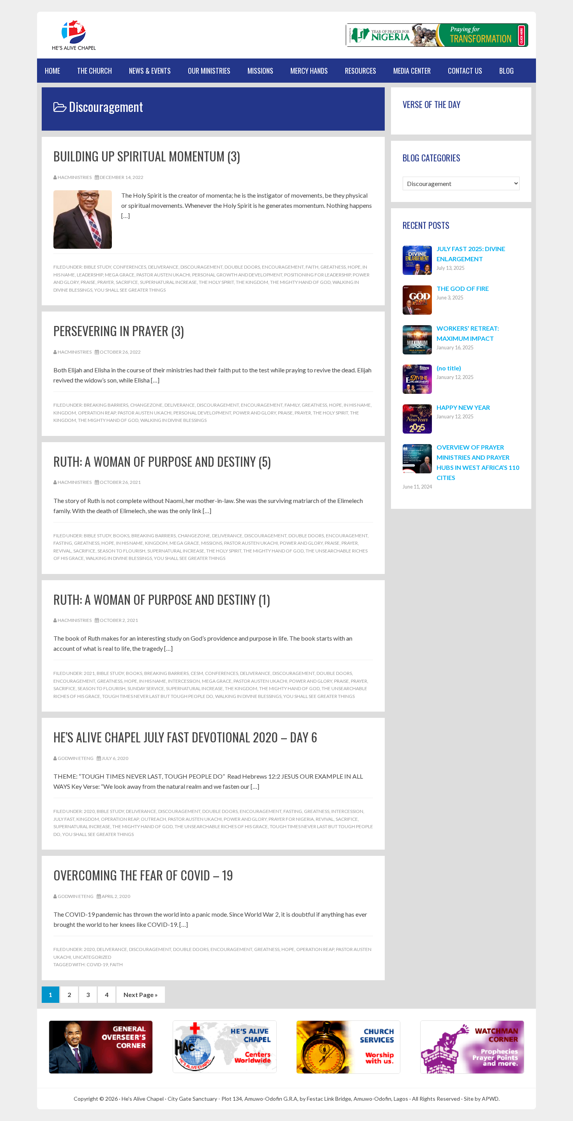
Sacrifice (127, 282)
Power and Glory (254, 413)
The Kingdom (252, 282)
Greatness (333, 267)
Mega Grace (119, 275)
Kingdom (64, 413)
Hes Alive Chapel (74, 35)
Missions (211, 543)
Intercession (184, 681)
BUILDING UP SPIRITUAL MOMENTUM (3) (146, 156)
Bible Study (97, 267)
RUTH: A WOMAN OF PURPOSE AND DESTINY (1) (161, 599)
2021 (89, 673)
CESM (197, 673)
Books (121, 535)
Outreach (153, 819)
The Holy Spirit (216, 282)
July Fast (63, 819)
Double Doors (242, 267)
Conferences (129, 267)
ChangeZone (146, 405)
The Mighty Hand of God (300, 282)
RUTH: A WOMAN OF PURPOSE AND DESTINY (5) (162, 461)
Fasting (62, 543)
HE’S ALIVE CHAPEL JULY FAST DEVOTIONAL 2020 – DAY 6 (185, 737)
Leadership (90, 275)
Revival (62, 551)
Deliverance (163, 267)
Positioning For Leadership (317, 275)
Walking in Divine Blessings (173, 420)
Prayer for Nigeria (291, 819)
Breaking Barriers (106, 405)
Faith (312, 267)
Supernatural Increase (168, 282)
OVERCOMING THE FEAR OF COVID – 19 (143, 875)
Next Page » (140, 996)
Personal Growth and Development (237, 275)
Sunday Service (145, 688)
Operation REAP (97, 413)
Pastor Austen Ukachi (163, 275)
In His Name (357, 405)
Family (292, 405)
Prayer (105, 282)
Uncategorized (92, 957)
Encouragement (283, 267)
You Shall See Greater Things (130, 290)
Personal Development (202, 413)
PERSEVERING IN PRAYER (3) (118, 330)
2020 (89, 811)
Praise (88, 282)
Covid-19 (97, 964)
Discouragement (201, 267)
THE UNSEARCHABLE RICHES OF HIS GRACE (221, 826)
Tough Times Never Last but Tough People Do (157, 696)
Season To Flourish (121, 551)
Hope (354, 267)
